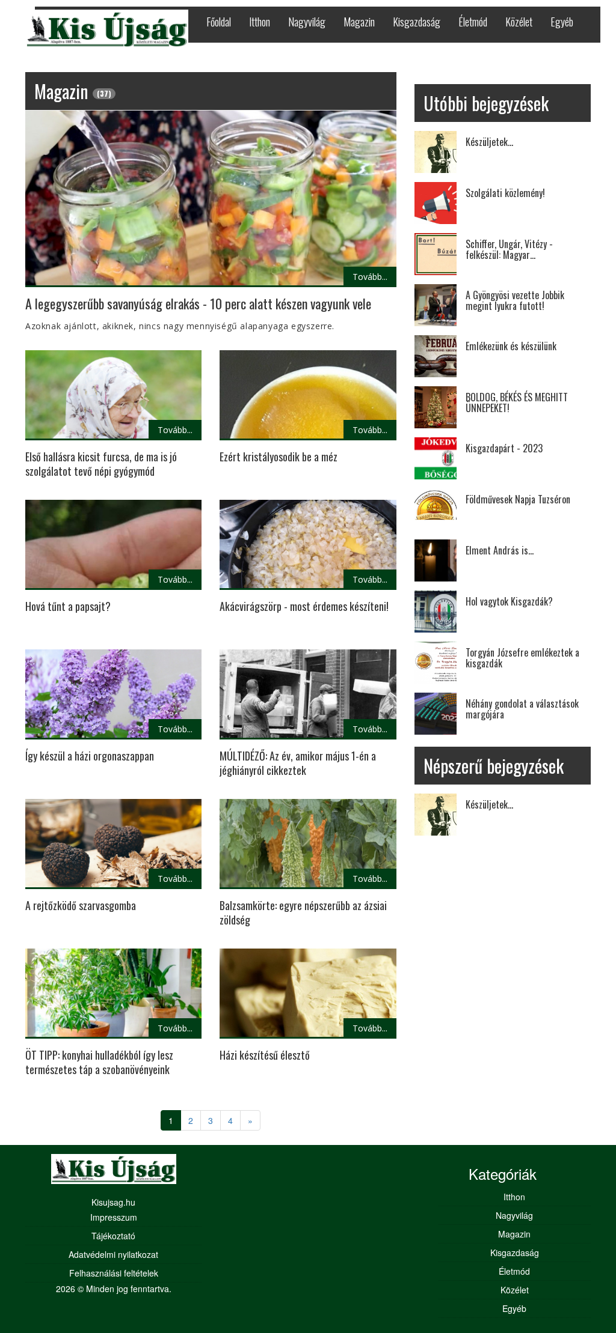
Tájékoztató (113, 1236)
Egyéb (561, 21)
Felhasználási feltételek (113, 1273)
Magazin (359, 21)
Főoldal (218, 21)
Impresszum (113, 1217)
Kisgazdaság (416, 21)
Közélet (518, 21)
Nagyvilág (306, 21)
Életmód (472, 21)
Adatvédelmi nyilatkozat (113, 1254)
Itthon (259, 21)
